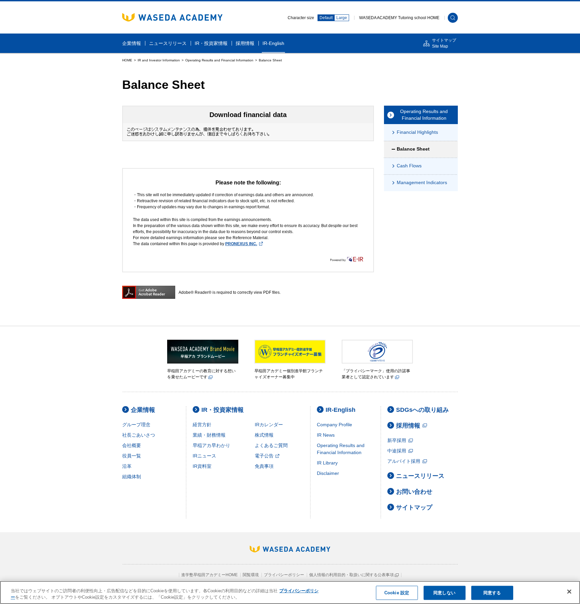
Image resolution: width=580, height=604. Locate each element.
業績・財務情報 (209, 435)
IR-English (340, 409)
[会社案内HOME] (127, 60)
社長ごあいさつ (138, 435)
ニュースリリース (420, 476)
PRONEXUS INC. (241, 243)
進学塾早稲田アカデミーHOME (209, 574)
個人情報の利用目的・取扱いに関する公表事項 (352, 574)
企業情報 (143, 409)
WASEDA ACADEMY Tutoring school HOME (399, 17)
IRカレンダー (269, 424)
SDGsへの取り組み (422, 409)
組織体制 (131, 476)
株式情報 (264, 435)
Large (341, 17)
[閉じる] (569, 591)
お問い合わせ (414, 491)
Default (326, 17)
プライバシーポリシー (284, 574)
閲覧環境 (251, 574)
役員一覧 (131, 455)
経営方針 (202, 424)
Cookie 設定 (396, 592)
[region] (290, 592)
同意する (492, 592)
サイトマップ (414, 507)
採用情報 (408, 425)
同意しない (444, 592)
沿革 (127, 466)
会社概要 (131, 445)
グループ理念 (136, 424)
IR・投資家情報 (222, 409)
